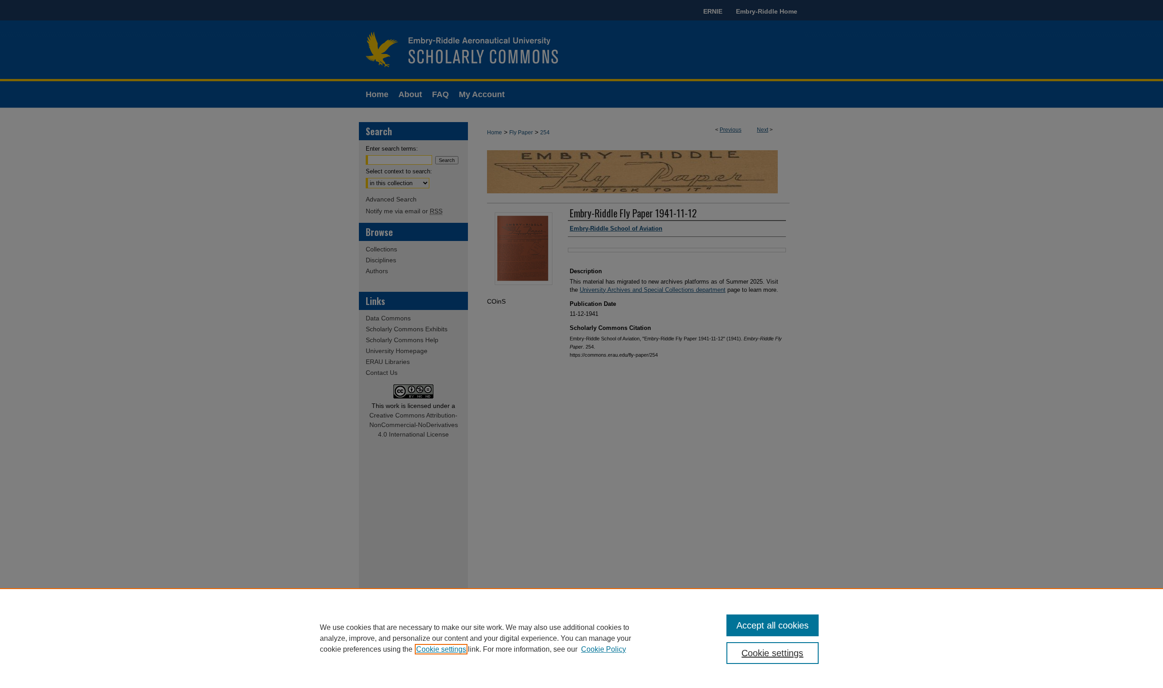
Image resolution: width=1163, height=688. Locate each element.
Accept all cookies (772, 625)
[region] (581, 638)
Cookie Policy (603, 649)
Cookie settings (441, 649)
